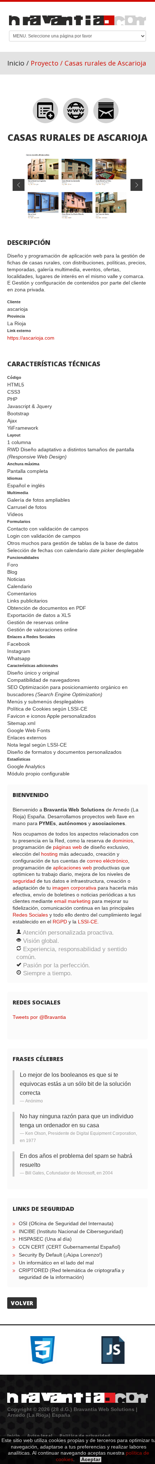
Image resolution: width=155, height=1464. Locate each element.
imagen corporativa (74, 888)
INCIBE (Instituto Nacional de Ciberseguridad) (71, 1231)
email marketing (72, 901)
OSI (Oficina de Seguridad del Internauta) (66, 1223)
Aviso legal (39, 1436)
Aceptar (90, 1459)
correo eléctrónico (107, 861)
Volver (22, 1303)
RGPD (60, 921)
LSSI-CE (87, 921)
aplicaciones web (72, 867)
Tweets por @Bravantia (39, 1017)
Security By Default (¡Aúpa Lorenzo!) (60, 1255)
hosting (49, 854)
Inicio (16, 63)
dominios (122, 840)
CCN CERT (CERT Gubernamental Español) (69, 1247)
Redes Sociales (30, 915)
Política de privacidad (84, 1436)
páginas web (67, 847)
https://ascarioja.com (30, 338)
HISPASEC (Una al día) (45, 1239)
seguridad (24, 881)
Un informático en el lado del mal (56, 1263)
